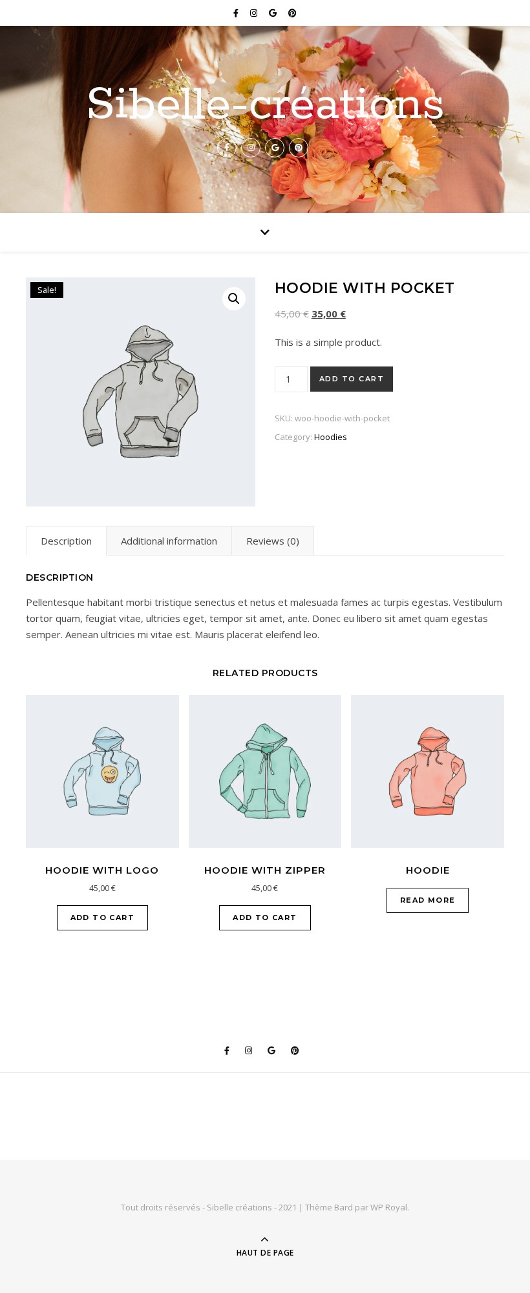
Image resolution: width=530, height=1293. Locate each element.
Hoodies (330, 437)
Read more (428, 900)
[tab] (66, 541)
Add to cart (352, 378)
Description (66, 540)
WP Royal (388, 1207)
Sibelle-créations (265, 106)
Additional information (169, 540)
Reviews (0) (272, 540)
